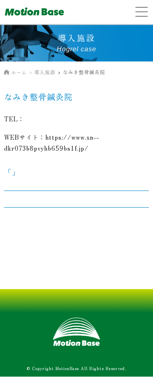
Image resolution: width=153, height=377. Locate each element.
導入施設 (44, 71)
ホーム (19, 72)
